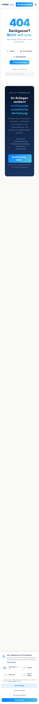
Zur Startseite (27, 51)
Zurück (12, 51)
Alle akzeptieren (19, 700)
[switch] (5, 668)
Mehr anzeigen (11, 662)
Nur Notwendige (19, 685)
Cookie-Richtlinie (12, 681)
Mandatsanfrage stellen (19, 158)
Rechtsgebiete (21, 57)
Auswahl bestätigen (19, 690)
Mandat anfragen (24, 4)
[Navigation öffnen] (35, 4)
